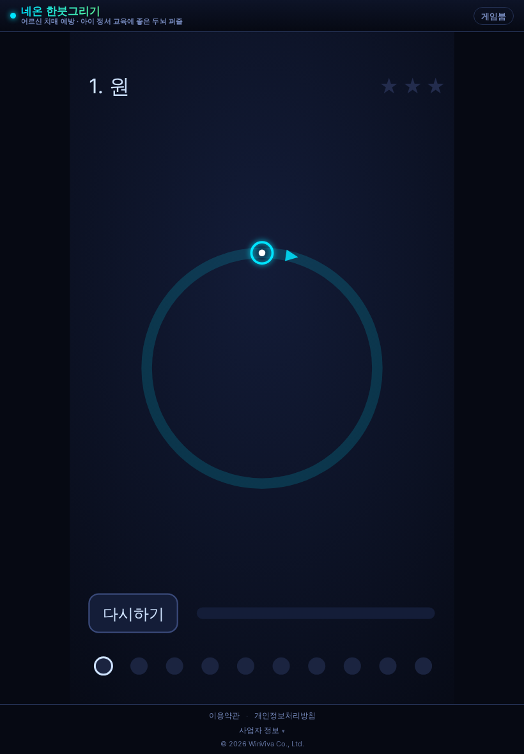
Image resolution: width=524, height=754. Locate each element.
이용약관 (224, 715)
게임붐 (493, 16)
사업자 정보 (259, 730)
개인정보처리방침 (285, 715)
